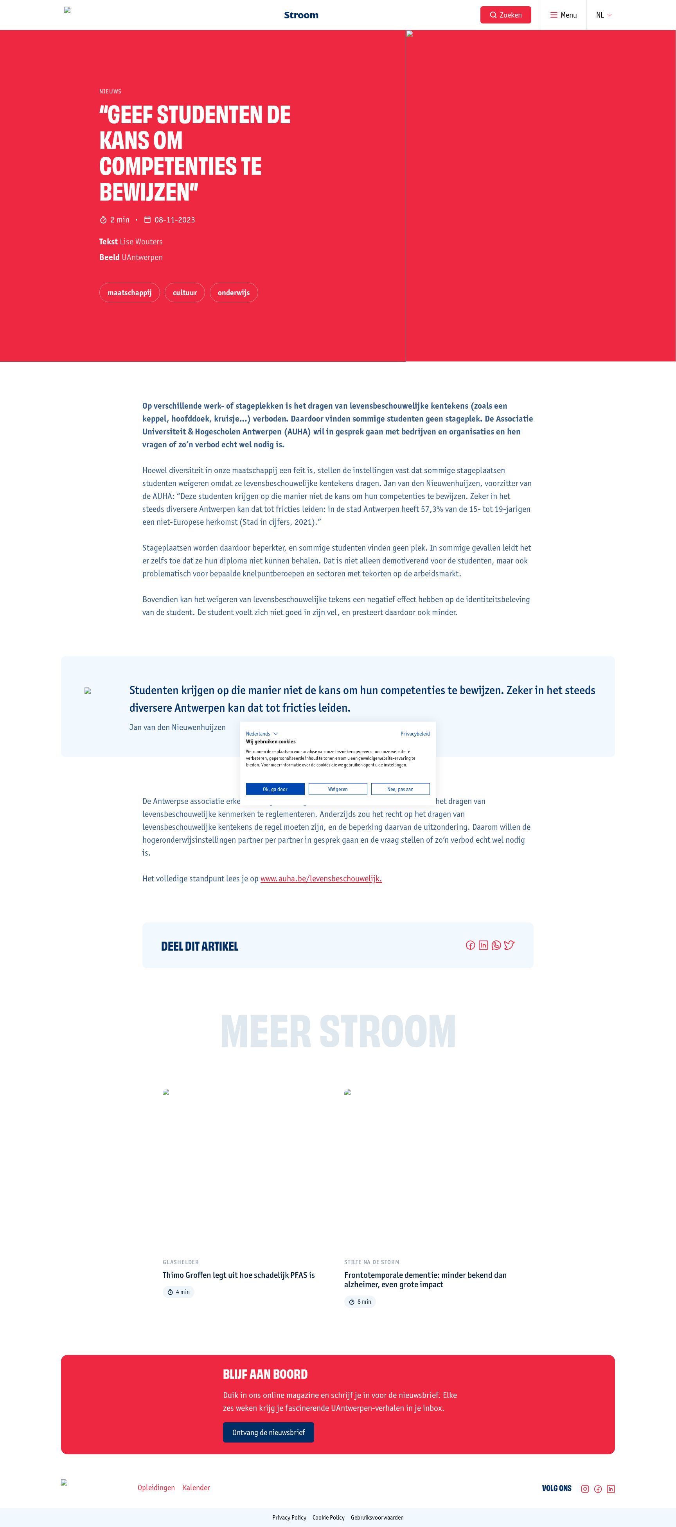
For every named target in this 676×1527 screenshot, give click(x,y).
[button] (262, 733)
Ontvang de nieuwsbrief (268, 1432)
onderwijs (234, 292)
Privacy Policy (289, 1517)
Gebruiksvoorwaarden (377, 1517)
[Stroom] (301, 14)
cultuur (185, 292)
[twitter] (509, 945)
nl (600, 15)
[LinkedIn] (611, 1489)
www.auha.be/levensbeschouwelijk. (321, 878)
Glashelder (181, 1262)
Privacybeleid (415, 733)
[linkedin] (483, 945)
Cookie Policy (329, 1517)
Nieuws (110, 91)
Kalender (196, 1487)
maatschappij (130, 292)
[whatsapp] (496, 945)
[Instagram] (585, 1489)
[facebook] (470, 945)
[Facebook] (598, 1489)
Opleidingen (156, 1487)
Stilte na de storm (371, 1262)
